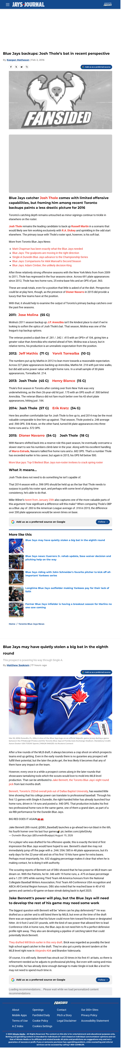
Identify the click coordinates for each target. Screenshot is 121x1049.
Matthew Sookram (18, 665)
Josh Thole (49, 198)
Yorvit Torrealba (65, 353)
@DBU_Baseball (47, 827)
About (15, 1009)
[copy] (27, 67)
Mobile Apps (19, 1015)
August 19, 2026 (64, 835)
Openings (38, 1009)
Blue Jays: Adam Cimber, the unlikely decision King (42, 265)
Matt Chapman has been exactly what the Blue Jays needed (47, 248)
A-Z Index (17, 1026)
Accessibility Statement (95, 1020)
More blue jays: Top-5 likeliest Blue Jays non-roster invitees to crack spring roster (56, 462)
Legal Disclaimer (66, 1020)
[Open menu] (7, 4)
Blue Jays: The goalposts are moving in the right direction (45, 252)
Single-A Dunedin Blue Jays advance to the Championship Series (50, 257)
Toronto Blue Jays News (31, 624)
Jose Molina (28, 315)
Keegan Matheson (18, 60)
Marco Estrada (20, 451)
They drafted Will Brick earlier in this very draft (35, 942)
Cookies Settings (42, 1026)
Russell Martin (80, 226)
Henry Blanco (63, 381)
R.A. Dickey (69, 230)
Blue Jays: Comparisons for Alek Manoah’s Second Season (46, 261)
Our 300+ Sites (89, 1009)
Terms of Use (20, 1020)
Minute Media (19, 1034)
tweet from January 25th (39, 499)
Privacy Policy (89, 1015)
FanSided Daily (41, 1015)
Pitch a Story (64, 1015)
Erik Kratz (60, 408)
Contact (61, 1009)
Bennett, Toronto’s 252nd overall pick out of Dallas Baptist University (48, 791)
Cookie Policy (40, 1020)
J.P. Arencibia (55, 322)
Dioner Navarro (75, 291)
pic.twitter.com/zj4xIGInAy (76, 831)
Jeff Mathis (28, 353)
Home (12, 624)
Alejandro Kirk (43, 950)
